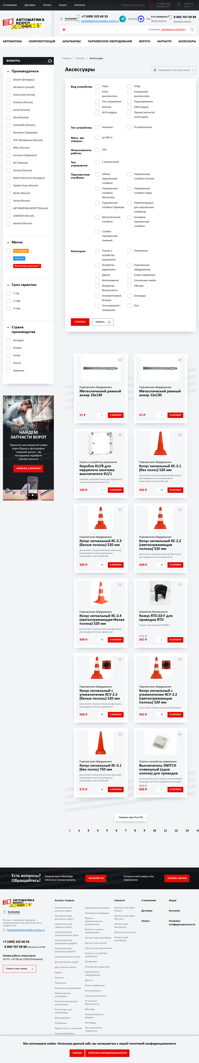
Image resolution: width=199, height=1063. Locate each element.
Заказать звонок (182, 21)
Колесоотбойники (64, 1033)
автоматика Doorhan (173, 29)
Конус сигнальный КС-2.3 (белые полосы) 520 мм (100, 543)
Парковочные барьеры (97, 913)
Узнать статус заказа (16, 969)
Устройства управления (97, 967)
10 (154, 830)
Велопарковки (62, 1018)
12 (176, 830)
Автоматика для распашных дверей (65, 950)
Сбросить (100, 322)
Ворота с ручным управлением (94, 931)
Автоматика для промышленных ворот (67, 934)
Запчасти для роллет (96, 943)
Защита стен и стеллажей (68, 1028)
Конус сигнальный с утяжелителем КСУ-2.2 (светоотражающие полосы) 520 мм (158, 696)
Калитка (59, 978)
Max (148, 18)
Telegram (132, 18)
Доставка (30, 5)
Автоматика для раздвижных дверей (66, 942)
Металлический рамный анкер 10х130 (100, 393)
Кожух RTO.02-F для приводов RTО (156, 618)
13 (187, 830)
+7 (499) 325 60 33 (94, 16)
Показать (80, 322)
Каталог (80, 58)
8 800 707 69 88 (185, 17)
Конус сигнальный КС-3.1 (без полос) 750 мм (100, 768)
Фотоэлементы (93, 990)
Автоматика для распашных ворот (64, 917)
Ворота (144, 41)
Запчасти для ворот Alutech (124, 909)
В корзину (116, 415)
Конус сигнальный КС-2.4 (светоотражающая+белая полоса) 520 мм (101, 620)
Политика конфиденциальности (181, 923)
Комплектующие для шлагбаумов (66, 1003)
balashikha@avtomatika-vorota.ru (100, 21)
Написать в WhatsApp (29, 468)
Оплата (47, 5)
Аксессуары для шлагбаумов (63, 1011)
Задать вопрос (159, 21)
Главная (66, 58)
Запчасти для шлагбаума (98, 938)
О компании (10, 5)
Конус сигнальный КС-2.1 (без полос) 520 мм (160, 468)
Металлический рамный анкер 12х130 (160, 393)
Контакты (79, 5)
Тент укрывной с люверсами (93, 1029)
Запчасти (164, 41)
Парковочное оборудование (110, 41)
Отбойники (61, 1023)
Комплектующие (42, 41)
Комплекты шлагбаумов (68, 988)
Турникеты (60, 983)
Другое (89, 980)
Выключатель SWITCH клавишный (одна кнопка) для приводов (158, 769)
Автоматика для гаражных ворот (63, 925)
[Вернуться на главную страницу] (28, 23)
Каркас (58, 972)
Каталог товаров (64, 30)
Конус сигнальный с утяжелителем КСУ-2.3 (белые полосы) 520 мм (99, 695)
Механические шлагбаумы (62, 995)
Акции (63, 5)
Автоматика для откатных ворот (63, 909)
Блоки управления (95, 985)
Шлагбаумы (71, 41)
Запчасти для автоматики (98, 948)
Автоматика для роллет (67, 957)
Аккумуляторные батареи (94, 1016)
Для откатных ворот (65, 967)
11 (165, 830)
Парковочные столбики (97, 908)
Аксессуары (187, 41)
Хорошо (77, 1053)
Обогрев (89, 1009)
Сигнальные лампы (95, 996)
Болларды (90, 1022)
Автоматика (12, 41)
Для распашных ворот (67, 962)
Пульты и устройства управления (96, 955)
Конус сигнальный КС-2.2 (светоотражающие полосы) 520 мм (160, 545)
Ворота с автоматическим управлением (94, 921)
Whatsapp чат (96, 878)
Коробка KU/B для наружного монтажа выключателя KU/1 (96, 470)
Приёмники (91, 961)
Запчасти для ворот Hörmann (124, 917)
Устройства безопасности (92, 1002)
